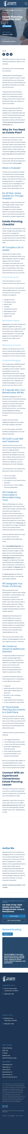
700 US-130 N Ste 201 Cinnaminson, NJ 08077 (11, 990)
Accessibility (11, 1115)
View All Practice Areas (9, 1058)
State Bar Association (14, 885)
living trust (20, 523)
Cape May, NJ (6, 1067)
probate (19, 163)
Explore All (7, 934)
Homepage (5, 10)
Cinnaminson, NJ (7, 1065)
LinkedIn (4, 885)
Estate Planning (7, 26)
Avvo (23, 885)
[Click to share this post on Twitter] (11, 54)
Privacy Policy (19, 1115)
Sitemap (4, 1115)
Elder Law (5, 1050)
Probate (4, 1053)
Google (5, 887)
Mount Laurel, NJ (7, 1075)
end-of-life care (7, 154)
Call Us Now (14, 916)
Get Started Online (14, 920)
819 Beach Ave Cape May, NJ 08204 (10, 1019)
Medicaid (17, 567)
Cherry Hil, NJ (6, 1070)
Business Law (6, 1055)
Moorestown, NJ (7, 1072)
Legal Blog (12, 10)
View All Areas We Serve (9, 1077)
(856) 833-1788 (9, 994)
